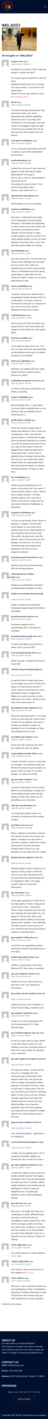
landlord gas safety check (22, 957)
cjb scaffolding (17, 251)
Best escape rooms (19, 97)
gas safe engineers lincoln (23, 974)
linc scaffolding (18, 477)
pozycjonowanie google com (24, 636)
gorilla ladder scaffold (21, 420)
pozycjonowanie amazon (22, 616)
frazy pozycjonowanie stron (23, 653)
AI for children (17, 1278)
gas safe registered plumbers (24, 1165)
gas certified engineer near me (25, 1033)
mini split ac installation (21, 140)
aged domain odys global (22, 195)
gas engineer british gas (22, 937)
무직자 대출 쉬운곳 (19, 1245)
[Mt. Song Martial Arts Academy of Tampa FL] (7, 6)
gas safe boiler (17, 893)
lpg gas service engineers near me (27, 857)
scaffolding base (18, 315)
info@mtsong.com (16, 1365)
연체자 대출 (16, 1256)
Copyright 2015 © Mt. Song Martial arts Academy (24, 1415)
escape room (17, 61)
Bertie (14, 102)
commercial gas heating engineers (27, 669)
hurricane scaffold (19, 338)
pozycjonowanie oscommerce (25, 557)
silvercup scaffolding (20, 361)
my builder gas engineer (22, 737)
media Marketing (18, 160)
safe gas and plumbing (21, 805)
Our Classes (24, 1399)
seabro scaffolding (19, 397)
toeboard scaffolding (20, 209)
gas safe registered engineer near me (28, 1059)
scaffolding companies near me (25, 380)
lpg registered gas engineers (24, 708)
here (36, 190)
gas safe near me (19, 1203)
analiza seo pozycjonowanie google (27, 593)
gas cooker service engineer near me (28, 993)
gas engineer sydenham (22, 1013)
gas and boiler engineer (22, 779)
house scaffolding (19, 286)
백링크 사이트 (27, 1272)
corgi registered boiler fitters (24, 753)
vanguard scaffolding (20, 512)
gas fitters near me (19, 825)
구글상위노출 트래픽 (19, 1261)
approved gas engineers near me (26, 1122)
